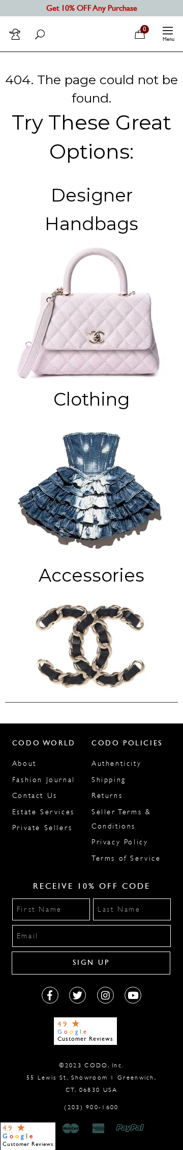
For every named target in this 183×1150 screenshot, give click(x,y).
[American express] (99, 1128)
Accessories (91, 575)
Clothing (91, 399)
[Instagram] (105, 995)
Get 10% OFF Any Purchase (91, 8)
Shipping (109, 780)
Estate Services (43, 812)
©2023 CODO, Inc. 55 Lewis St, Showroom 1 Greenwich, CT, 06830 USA (91, 1077)
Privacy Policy (120, 842)
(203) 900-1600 (91, 1107)
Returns (107, 795)
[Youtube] (133, 995)
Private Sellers (42, 827)
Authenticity (116, 763)
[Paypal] (131, 1128)
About (24, 763)
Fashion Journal (43, 780)
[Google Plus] (77, 995)
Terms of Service (126, 858)
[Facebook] (50, 995)
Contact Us (34, 795)
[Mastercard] (71, 1128)
